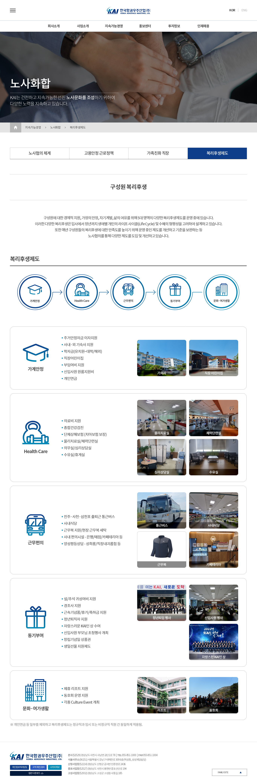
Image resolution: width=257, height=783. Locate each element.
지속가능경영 (114, 26)
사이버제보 (54, 767)
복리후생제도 (77, 127)
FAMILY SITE (223, 772)
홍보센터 (145, 26)
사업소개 (83, 26)
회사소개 (54, 26)
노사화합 (55, 127)
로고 (128, 10)
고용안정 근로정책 (98, 153)
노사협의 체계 (40, 153)
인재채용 (203, 26)
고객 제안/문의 (38, 767)
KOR (232, 10)
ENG (244, 10)
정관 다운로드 (34, 773)
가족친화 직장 (158, 153)
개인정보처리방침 (19, 767)
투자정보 (174, 26)
